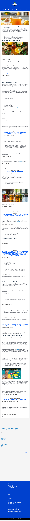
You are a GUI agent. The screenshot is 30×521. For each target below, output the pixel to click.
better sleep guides (3, 434)
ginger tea (5, 80)
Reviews (2, 446)
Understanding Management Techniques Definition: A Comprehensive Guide (10, 427)
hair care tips (3, 439)
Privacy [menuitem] (9, 494)
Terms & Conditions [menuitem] (11, 495)
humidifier (18, 349)
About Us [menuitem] (9, 493)
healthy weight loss (3, 440)
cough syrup (20, 161)
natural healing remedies (4, 444)
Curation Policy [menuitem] (10, 498)
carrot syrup (16, 107)
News (2, 445)
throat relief (18, 221)
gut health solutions (3, 438)
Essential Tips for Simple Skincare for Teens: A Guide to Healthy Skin (9, 428)
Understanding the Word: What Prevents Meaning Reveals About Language (10, 429)
